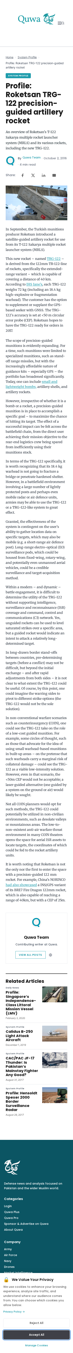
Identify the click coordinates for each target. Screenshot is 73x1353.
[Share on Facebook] (22, 175)
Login (8, 1206)
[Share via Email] (54, 175)
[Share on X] (33, 175)
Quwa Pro (11, 1218)
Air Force (10, 1255)
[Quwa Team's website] (50, 955)
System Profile (27, 57)
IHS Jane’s (34, 284)
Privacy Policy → (14, 1312)
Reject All (36, 1323)
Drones (9, 1267)
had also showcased (21, 885)
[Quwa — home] (36, 23)
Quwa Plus (11, 1212)
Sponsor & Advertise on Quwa (26, 1224)
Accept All (36, 1335)
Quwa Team (32, 157)
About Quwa (13, 1230)
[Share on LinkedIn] (43, 175)
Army (8, 1249)
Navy (7, 1261)
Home (9, 57)
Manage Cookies (36, 1345)
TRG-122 (54, 259)
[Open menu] (59, 23)
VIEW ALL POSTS (30, 955)
